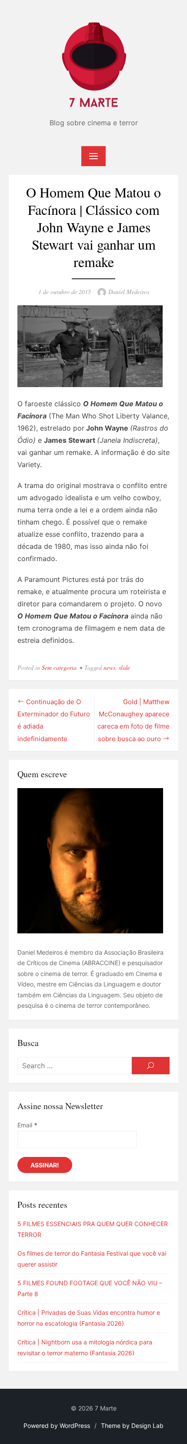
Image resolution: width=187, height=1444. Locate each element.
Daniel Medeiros (128, 291)
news (109, 667)
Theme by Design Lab (132, 1425)
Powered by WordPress (56, 1425)
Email (27, 1125)
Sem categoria (59, 667)
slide (124, 667)
